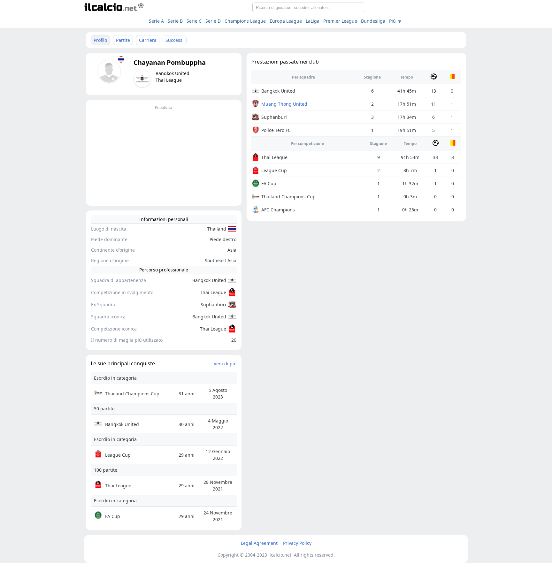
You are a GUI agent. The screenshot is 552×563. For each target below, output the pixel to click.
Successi (174, 40)
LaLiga (312, 21)
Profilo (100, 40)
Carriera (148, 40)
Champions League (245, 21)
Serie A (156, 21)
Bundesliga (373, 21)
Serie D (213, 21)
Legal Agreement (259, 543)
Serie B (175, 21)
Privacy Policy (297, 543)
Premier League (340, 21)
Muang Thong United (284, 104)
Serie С (194, 21)
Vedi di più (225, 364)
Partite (123, 40)
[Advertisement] (164, 156)
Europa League (286, 21)
